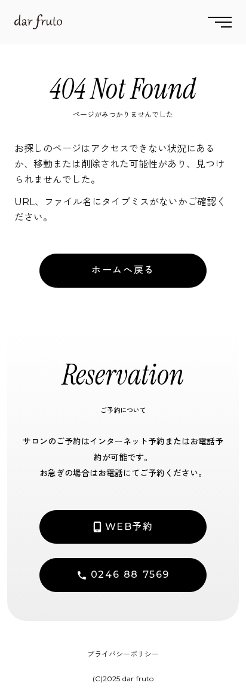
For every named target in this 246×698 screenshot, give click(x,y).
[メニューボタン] (220, 21)
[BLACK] (38, 21)
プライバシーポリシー (123, 654)
